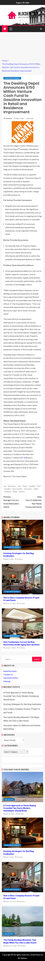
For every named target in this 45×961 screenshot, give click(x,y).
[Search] (40, 29)
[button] (10, 29)
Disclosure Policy (10, 678)
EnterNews (35, 954)
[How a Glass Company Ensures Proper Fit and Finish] (22, 579)
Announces (12, 486)
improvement (17, 489)
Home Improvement (12, 78)
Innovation (28, 489)
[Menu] (10, 29)
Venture (21, 492)
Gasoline (7, 489)
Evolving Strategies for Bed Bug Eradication (22, 704)
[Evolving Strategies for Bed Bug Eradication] (22, 535)
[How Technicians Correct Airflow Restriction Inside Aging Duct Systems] (22, 623)
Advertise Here (9, 671)
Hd (25, 457)
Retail (15, 492)
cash (19, 486)
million (36, 489)
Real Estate (9, 799)
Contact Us (8, 674)
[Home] (4, 29)
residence (7, 492)
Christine (8, 118)
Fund (38, 486)
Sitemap (6, 681)
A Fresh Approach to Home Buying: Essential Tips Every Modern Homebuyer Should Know (21, 696)
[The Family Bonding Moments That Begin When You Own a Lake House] (22, 921)
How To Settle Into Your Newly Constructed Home (33, 502)
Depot (24, 486)
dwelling (32, 486)
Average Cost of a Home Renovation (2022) (11, 502)
